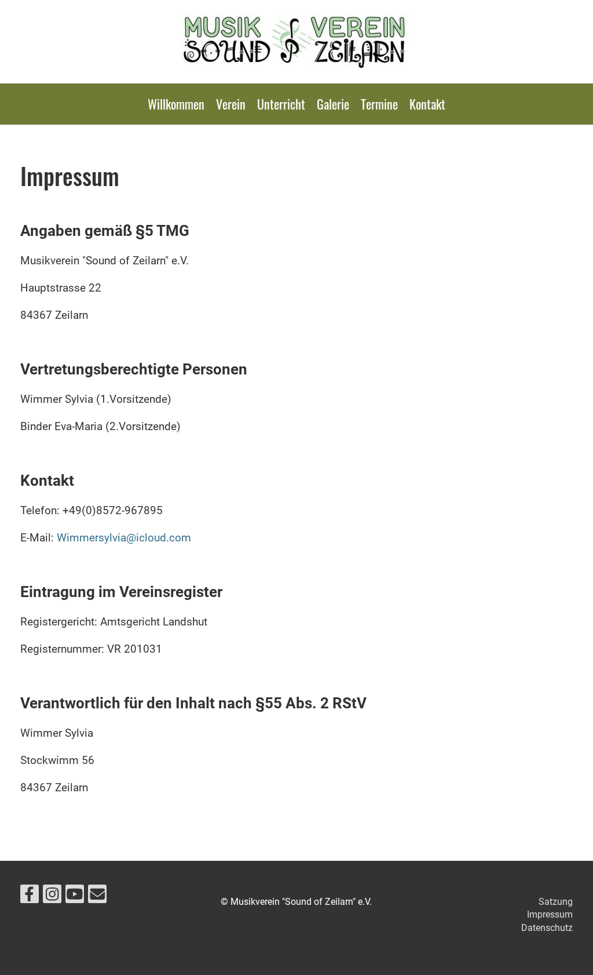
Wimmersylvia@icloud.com (124, 537)
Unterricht (281, 103)
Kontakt (427, 103)
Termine (379, 103)
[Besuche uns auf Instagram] (52, 897)
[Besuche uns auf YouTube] (74, 897)
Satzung (556, 901)
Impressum (550, 914)
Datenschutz (547, 927)
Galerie (333, 103)
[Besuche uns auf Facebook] (29, 897)
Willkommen (176, 103)
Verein (231, 103)
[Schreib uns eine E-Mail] (97, 897)
